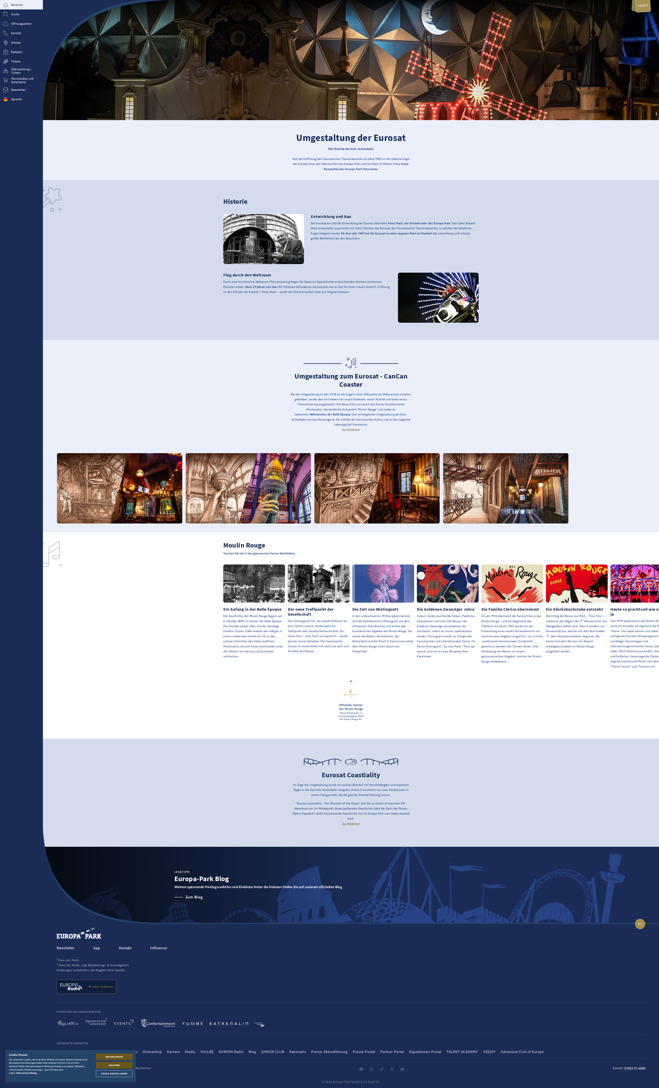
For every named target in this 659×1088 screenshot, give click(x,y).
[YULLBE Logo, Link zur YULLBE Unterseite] (192, 1023)
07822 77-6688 (634, 1068)
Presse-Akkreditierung (329, 1052)
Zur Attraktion (351, 429)
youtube (402, 1069)
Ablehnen (114, 1065)
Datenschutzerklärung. (26, 1073)
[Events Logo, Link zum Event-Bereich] (124, 1023)
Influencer (158, 948)
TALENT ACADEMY (462, 1052)
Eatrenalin (297, 1052)
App (96, 948)
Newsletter (65, 948)
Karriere (173, 1052)
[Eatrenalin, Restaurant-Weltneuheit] (229, 1023)
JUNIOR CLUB (272, 1052)
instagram (371, 1069)
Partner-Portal (392, 1052)
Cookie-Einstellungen (114, 1073)
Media (190, 1052)
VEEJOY (489, 1052)
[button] (21, 4)
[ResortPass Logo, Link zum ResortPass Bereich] (260, 1023)
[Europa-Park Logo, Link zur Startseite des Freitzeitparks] (79, 933)
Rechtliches (143, 1068)
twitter (392, 1069)
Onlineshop (152, 1052)
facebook (361, 1069)
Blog (252, 1052)
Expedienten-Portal (425, 1052)
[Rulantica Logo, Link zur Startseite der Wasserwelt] (67, 1023)
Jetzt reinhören (102, 986)
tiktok (381, 1069)
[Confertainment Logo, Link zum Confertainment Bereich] (158, 1023)
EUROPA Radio (231, 1052)
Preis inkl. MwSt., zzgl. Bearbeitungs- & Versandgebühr (94, 965)
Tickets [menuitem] (643, 6)
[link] (640, 924)
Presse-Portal (364, 1052)
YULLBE (207, 1052)
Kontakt (125, 948)
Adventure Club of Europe (522, 1052)
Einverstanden (114, 1056)
